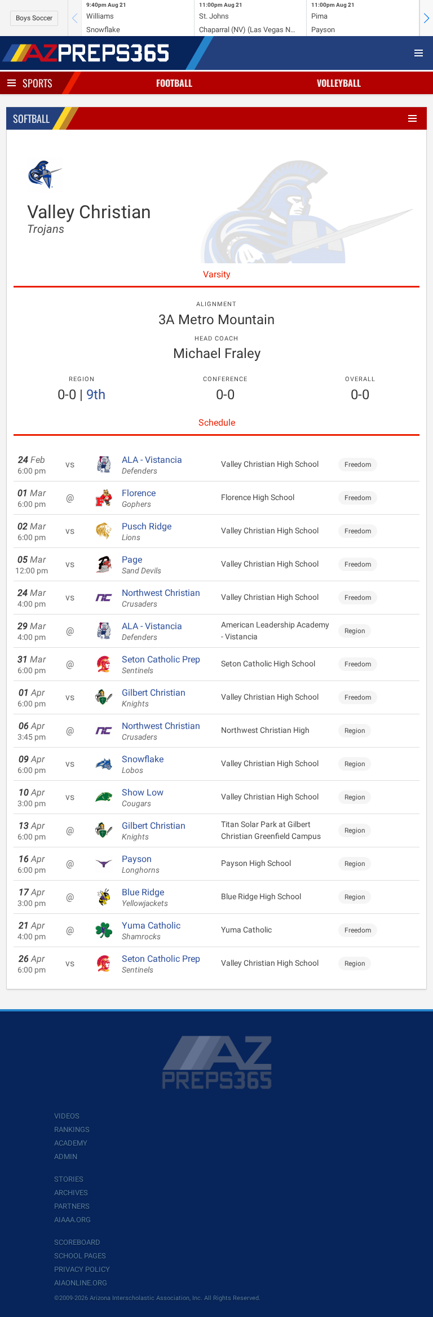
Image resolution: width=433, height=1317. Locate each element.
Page (141, 565)
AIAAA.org (72, 1220)
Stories (68, 1179)
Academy (70, 1143)
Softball (31, 118)
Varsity (217, 274)
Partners (72, 1206)
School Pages (80, 1256)
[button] (426, 18)
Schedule (216, 422)
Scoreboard (77, 1242)
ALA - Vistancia (152, 465)
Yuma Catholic (151, 931)
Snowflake (143, 764)
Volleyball (339, 83)
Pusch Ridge (146, 531)
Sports (37, 83)
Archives (71, 1192)
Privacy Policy (82, 1269)
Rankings (72, 1129)
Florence (139, 498)
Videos (66, 1116)
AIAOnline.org (80, 1283)
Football (174, 83)
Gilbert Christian (153, 698)
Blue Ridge (145, 897)
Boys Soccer (34, 18)
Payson (141, 864)
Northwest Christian (161, 598)
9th (95, 395)
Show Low (143, 797)
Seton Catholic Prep (161, 664)
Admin (65, 1156)
